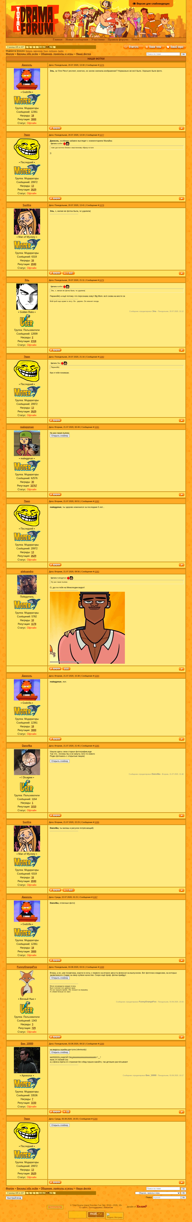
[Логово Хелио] (142, 1207)
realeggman (37, 51)
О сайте (83, 1207)
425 (44, 47)
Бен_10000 (27, 1043)
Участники (98, 39)
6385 (97, 746)
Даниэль (27, 65)
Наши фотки (83, 54)
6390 (95, 1119)
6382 (97, 501)
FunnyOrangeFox (27, 967)
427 (50, 47)
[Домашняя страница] (66, 669)
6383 (97, 571)
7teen (46, 51)
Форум (10, 54)
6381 (97, 427)
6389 (102, 1044)
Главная (57, 39)
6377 (102, 135)
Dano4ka (27, 745)
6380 (102, 357)
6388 (102, 967)
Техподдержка (95, 1207)
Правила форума (118, 39)
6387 (95, 897)
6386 (97, 822)
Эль (27, 280)
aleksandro (27, 571)
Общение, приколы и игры (57, 54)
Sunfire (61, 51)
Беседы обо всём (27, 54)
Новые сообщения (77, 39)
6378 (102, 205)
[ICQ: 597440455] (66, 1112)
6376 (102, 65)
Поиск (135, 39)
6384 (97, 676)
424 (40, 47)
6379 (101, 280)
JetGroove (53, 51)
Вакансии (108, 1207)
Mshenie (29, 51)
